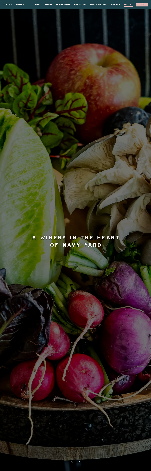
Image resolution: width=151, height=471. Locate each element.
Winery (38, 4)
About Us (129, 4)
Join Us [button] (142, 4)
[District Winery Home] (14, 4)
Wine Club (116, 4)
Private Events (64, 4)
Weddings (49, 4)
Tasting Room (81, 4)
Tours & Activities (99, 4)
